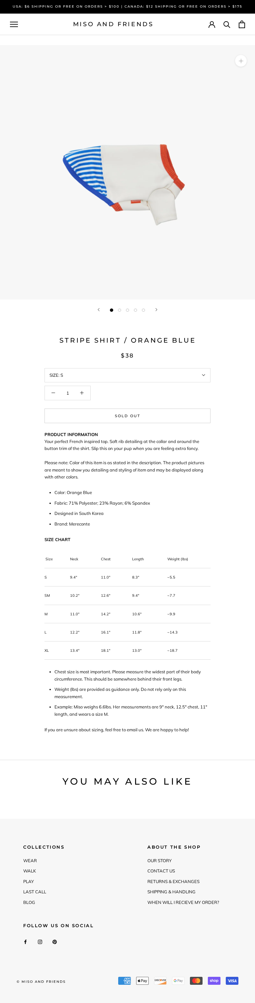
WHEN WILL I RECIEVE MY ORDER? (183, 902)
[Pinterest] (54, 941)
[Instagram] (40, 941)
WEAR (30, 860)
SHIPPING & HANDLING (171, 891)
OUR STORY (159, 860)
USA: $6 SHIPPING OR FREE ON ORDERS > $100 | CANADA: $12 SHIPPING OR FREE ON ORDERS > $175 (127, 6)
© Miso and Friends (41, 981)
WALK (29, 870)
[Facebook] (25, 941)
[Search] (226, 24)
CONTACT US (161, 870)
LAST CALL (34, 891)
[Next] (156, 309)
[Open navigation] (14, 24)
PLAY (28, 881)
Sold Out (127, 416)
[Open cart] (242, 24)
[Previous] (99, 309)
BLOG (29, 902)
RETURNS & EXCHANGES (173, 881)
